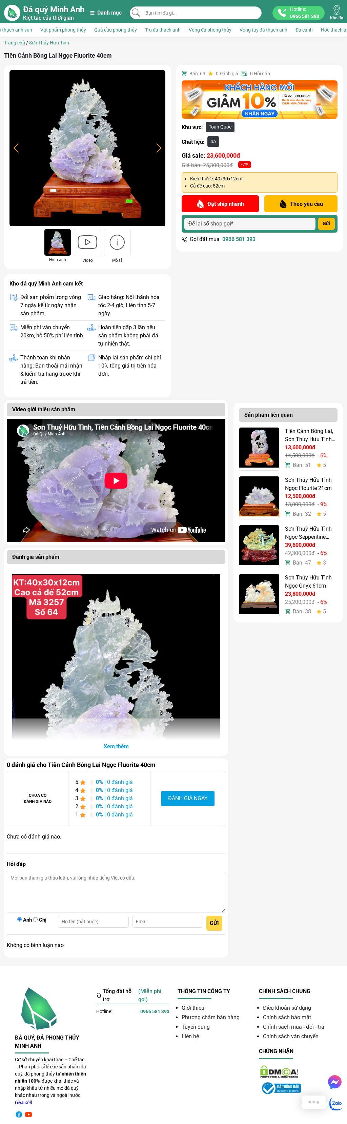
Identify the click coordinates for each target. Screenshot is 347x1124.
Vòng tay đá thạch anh (263, 30)
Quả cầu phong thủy (115, 30)
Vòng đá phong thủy (210, 30)
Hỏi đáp (260, 73)
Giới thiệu (193, 1008)
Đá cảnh (304, 30)
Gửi (326, 223)
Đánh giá (227, 73)
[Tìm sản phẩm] (136, 12)
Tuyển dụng (196, 1027)
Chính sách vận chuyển (291, 1036)
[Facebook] (19, 1114)
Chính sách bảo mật (287, 1017)
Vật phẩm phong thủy (63, 30)
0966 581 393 (239, 239)
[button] (116, 746)
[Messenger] (335, 1082)
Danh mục (109, 12)
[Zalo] (336, 1103)
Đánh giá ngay (188, 798)
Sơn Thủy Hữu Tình (49, 42)
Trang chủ (14, 42)
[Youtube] (28, 1114)
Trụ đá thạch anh (163, 30)
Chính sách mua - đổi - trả (293, 1027)
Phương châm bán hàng (211, 1017)
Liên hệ (190, 1036)
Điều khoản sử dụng (287, 1008)
